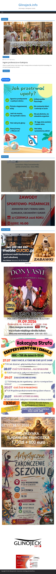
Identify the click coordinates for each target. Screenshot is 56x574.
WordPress (32, 571)
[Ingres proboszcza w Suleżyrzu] (28, 38)
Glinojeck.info (28, 5)
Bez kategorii (6, 57)
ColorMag (25, 571)
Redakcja (13, 59)
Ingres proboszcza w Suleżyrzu (15, 62)
